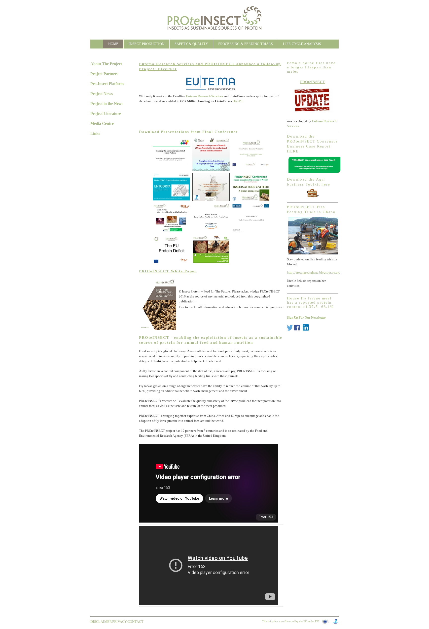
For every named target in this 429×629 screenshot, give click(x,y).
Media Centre (102, 123)
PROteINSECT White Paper (168, 271)
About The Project (106, 64)
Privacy (119, 622)
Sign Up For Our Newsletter (306, 317)
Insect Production (146, 44)
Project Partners (104, 74)
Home (113, 44)
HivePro (238, 101)
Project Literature (105, 113)
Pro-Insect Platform (107, 84)
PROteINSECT (312, 82)
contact (135, 622)
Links (95, 133)
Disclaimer (101, 622)
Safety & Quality (191, 44)
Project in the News (106, 103)
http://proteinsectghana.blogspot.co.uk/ (313, 272)
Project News (101, 94)
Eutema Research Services (204, 96)
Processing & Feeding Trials (245, 44)
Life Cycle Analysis (302, 44)
